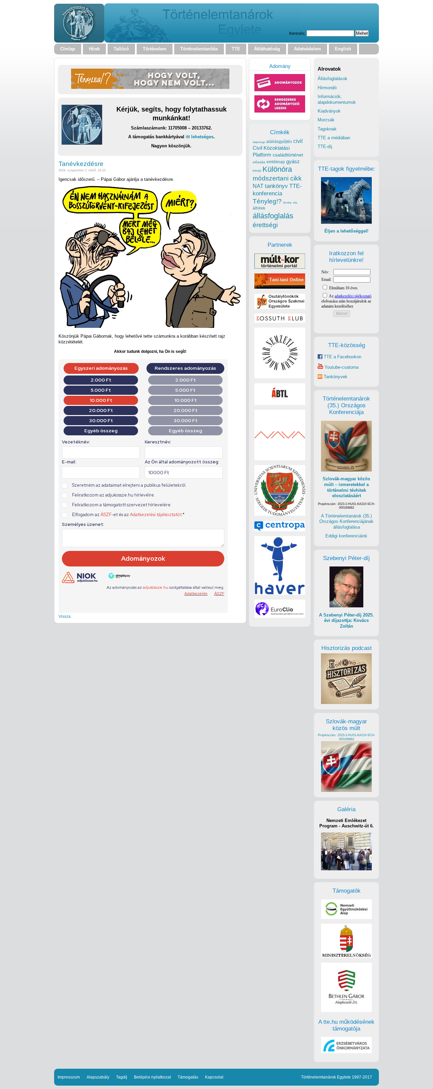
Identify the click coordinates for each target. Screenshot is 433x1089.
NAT (258, 186)
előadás (259, 162)
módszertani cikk (277, 178)
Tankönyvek (335, 376)
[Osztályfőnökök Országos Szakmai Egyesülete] (279, 307)
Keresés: (297, 33)
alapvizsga (259, 142)
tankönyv (276, 186)
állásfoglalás (273, 216)
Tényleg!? (267, 201)
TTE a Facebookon (341, 356)
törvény (287, 202)
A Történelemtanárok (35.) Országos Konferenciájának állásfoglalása (346, 521)
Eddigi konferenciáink (346, 535)
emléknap (276, 162)
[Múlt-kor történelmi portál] (279, 267)
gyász (293, 161)
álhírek (259, 208)
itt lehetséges (199, 136)
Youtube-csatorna (341, 367)
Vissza (65, 616)
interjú (257, 170)
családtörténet (288, 155)
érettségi (265, 224)
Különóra (277, 169)
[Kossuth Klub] (279, 321)
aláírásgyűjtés (279, 141)
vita (295, 202)
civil (298, 141)
